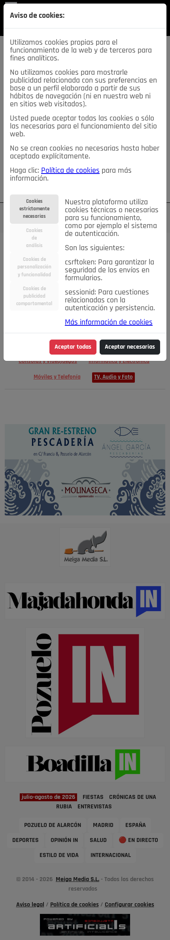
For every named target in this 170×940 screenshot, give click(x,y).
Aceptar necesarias (130, 347)
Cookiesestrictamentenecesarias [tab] (34, 209)
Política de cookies (70, 171)
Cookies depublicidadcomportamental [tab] (34, 296)
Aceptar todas (73, 347)
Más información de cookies (109, 323)
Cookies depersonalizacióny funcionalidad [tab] (34, 267)
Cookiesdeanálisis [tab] (34, 238)
